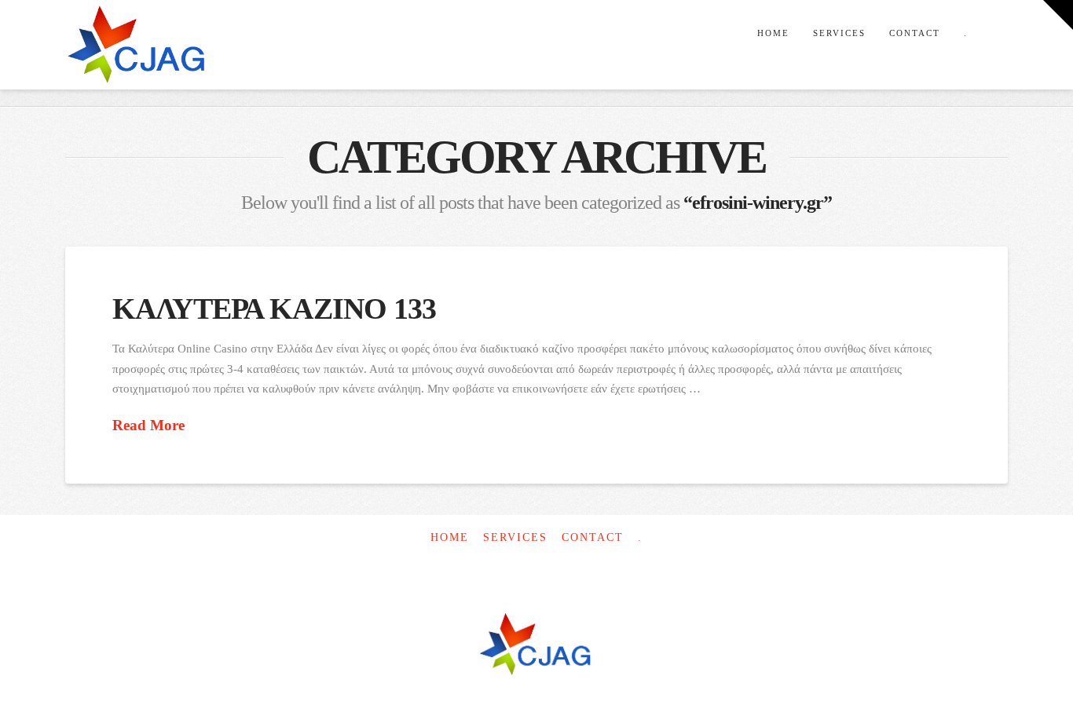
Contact (593, 537)
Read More (148, 425)
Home (449, 537)
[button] (1058, 15)
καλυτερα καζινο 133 (274, 309)
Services (515, 537)
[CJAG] (536, 646)
